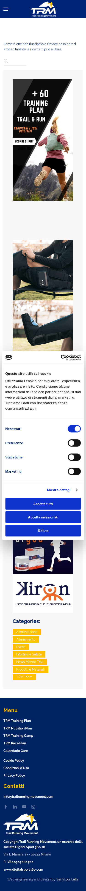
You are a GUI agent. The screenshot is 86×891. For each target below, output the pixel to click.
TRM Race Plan (14, 743)
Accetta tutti (43, 504)
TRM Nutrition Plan (17, 728)
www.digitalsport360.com (23, 869)
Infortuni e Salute (29, 654)
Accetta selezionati (43, 517)
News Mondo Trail (29, 662)
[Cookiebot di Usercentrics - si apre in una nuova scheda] (61, 357)
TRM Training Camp (18, 735)
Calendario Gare (15, 751)
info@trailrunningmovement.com (28, 796)
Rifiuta (43, 530)
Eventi (20, 647)
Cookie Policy (13, 760)
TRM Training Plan (17, 721)
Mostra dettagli (59, 490)
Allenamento (25, 639)
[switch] (74, 443)
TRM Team (24, 677)
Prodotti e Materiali (30, 669)
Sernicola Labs (67, 879)
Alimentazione (26, 632)
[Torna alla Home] (43, 9)
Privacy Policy (14, 775)
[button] (5, 9)
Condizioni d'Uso (16, 768)
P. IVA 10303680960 (18, 862)
